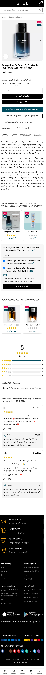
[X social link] (14, 128)
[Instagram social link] (10, 651)
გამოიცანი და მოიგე (31, 594)
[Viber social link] (31, 128)
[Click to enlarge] (5, 56)
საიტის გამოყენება (30, 575)
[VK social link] (25, 128)
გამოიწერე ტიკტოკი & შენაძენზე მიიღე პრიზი (21, 109)
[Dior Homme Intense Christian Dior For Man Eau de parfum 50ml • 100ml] (11, 314)
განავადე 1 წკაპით (22, 102)
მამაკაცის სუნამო (26, 142)
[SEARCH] (40, 10)
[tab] (5, 135)
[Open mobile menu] (3, 3)
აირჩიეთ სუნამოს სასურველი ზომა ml (16, 80)
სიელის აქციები (6, 603)
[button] (4, 40)
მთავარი (4, 17)
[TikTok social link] (30, 651)
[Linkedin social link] (20, 128)
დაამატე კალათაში (22, 286)
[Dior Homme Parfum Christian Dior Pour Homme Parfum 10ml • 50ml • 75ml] (33, 314)
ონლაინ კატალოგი (31, 601)
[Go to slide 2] (22, 58)
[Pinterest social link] (17, 128)
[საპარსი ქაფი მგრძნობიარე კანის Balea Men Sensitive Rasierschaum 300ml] (33, 220)
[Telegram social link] (28, 128)
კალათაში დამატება (22, 96)
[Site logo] (22, 3)
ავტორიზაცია (36, 388)
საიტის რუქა (28, 579)
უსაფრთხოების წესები (31, 571)
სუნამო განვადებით (31, 597)
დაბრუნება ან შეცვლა (31, 567)
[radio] (4, 84)
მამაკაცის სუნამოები (15, 17)
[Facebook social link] (11, 128)
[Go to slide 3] (24, 58)
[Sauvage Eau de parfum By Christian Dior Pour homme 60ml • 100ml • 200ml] (11, 220)
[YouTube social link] (14, 651)
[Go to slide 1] (20, 58)
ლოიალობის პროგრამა (32, 590)
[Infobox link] (22, 522)
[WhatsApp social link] (23, 128)
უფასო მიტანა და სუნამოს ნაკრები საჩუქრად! (21, 116)
